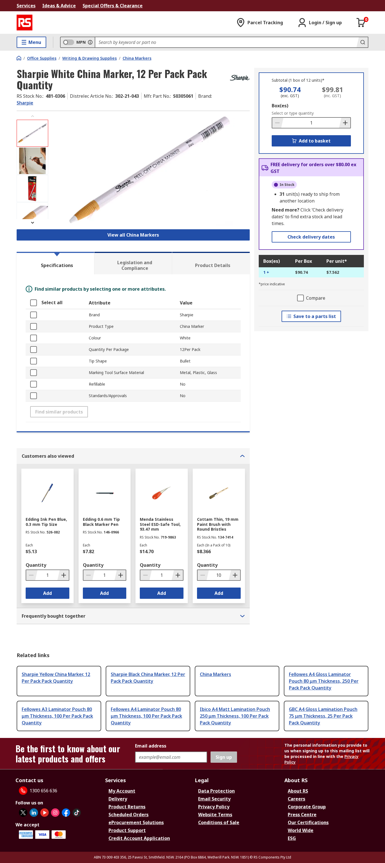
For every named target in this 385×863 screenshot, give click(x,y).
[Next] (32, 223)
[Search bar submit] (362, 42)
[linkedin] (34, 812)
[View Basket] (361, 22)
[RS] (24, 22)
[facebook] (66, 812)
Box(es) (280, 106)
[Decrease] (278, 123)
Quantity (36, 565)
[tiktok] (76, 812)
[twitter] (23, 812)
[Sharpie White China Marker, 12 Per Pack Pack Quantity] (150, 169)
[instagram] (55, 812)
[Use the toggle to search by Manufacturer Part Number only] (90, 42)
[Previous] (32, 116)
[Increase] (344, 123)
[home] (19, 58)
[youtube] (44, 812)
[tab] (55, 263)
